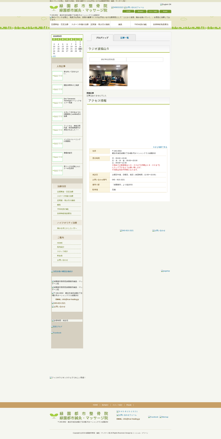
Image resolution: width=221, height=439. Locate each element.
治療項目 (61, 186)
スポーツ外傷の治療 (80, 24)
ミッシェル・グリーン (140, 433)
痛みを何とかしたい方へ (67, 228)
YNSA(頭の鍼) (140, 24)
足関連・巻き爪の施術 (100, 24)
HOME (128, 11)
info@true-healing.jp (67, 299)
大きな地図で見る (160, 147)
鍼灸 (120, 24)
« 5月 (53, 56)
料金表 (165, 11)
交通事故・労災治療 (59, 24)
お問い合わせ (62, 260)
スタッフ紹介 (153, 11)
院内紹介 (140, 11)
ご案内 (60, 237)
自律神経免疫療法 (160, 24)
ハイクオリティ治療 (67, 223)
